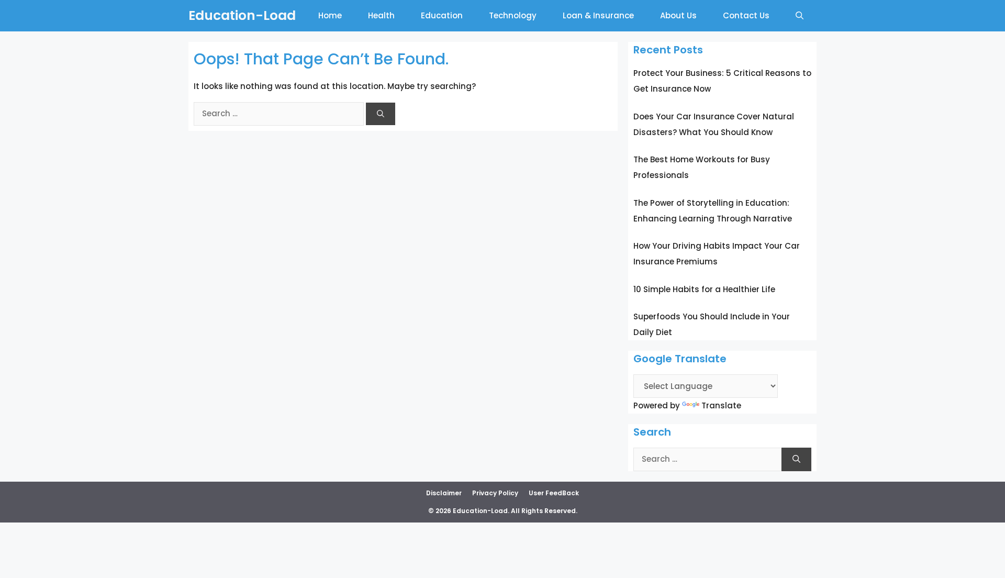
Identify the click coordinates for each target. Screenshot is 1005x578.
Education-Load (242, 15)
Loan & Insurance (598, 15)
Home (330, 15)
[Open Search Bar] (800, 15)
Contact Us (746, 15)
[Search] (380, 114)
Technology (513, 15)
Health (381, 15)
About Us (678, 15)
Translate (721, 405)
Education (442, 15)
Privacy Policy (495, 492)
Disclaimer (444, 492)
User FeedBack (554, 492)
